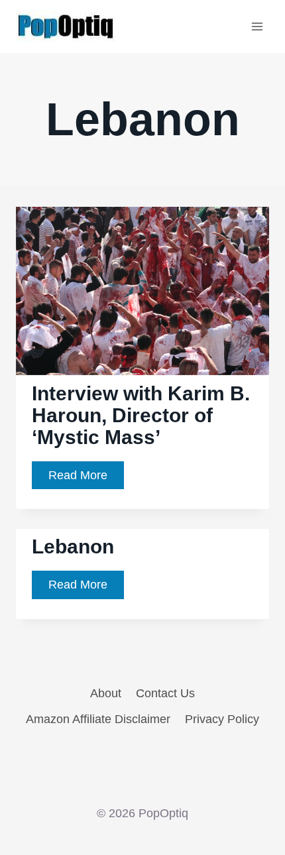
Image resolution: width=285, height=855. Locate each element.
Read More (86, 479)
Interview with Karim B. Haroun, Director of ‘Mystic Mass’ (141, 415)
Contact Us (165, 693)
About (105, 693)
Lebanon (73, 546)
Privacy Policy (222, 719)
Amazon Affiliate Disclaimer (98, 719)
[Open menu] (257, 26)
